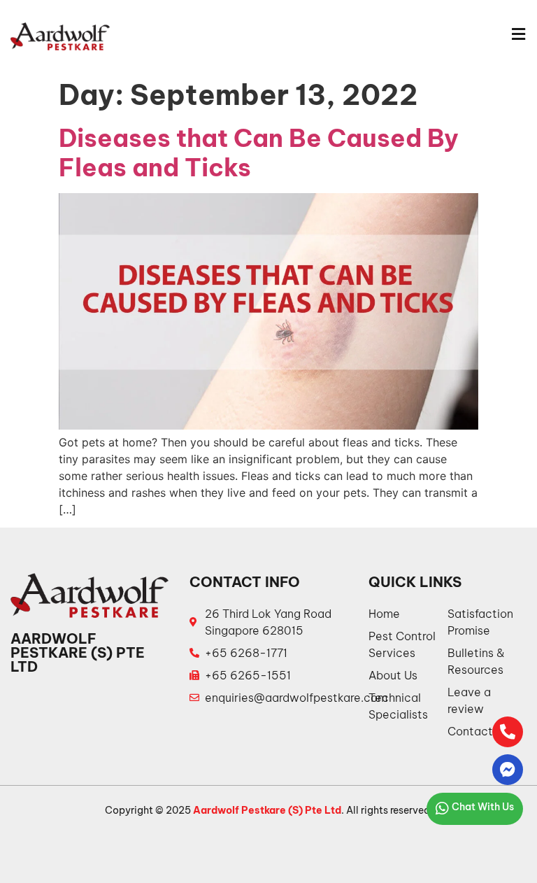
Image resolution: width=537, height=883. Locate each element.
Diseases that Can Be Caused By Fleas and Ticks (259, 152)
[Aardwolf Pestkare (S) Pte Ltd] (60, 36)
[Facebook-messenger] (507, 769)
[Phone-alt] (507, 731)
